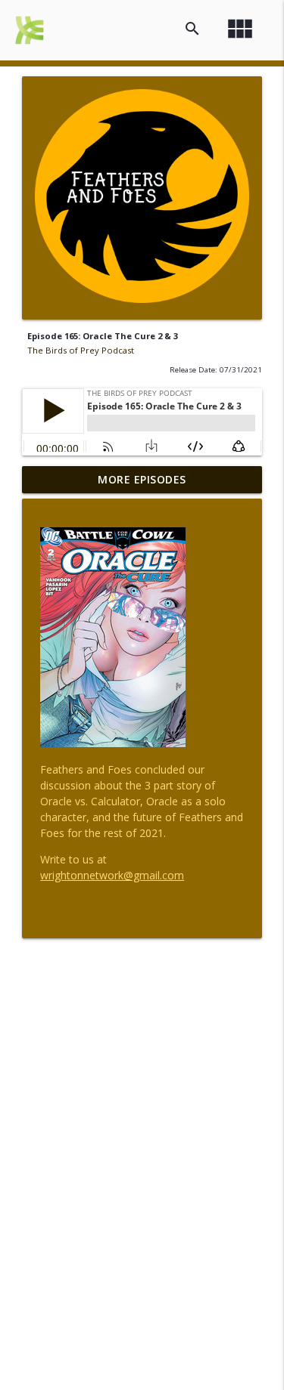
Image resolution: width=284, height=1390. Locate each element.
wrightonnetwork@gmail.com (112, 875)
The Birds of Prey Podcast (80, 350)
